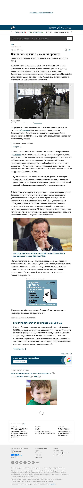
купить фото (38, 123)
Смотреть (16, 147)
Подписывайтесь (20, 361)
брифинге (17, 154)
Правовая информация (61, 453)
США (36, 376)
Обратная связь (59, 451)
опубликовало (24, 130)
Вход (62, 28)
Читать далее (18, 349)
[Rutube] (29, 462)
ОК (69, 39)
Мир (12, 44)
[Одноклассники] (25, 462)
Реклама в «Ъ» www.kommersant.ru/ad (41, 13)
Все (24, 423)
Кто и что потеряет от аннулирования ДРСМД (37, 322)
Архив (37, 451)
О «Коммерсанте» (41, 448)
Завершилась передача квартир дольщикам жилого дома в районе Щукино (68, 433)
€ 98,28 (23, 32)
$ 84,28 (16, 32)
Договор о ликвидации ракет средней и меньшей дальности (31, 373)
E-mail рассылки (59, 455)
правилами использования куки (40, 38)
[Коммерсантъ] (13, 27)
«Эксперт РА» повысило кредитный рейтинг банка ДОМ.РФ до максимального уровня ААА (19, 434)
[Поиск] (66, 27)
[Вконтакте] (16, 462)
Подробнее (53, 484)
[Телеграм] (12, 462)
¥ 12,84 (29, 32)
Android (56, 448)
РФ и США (48, 32)
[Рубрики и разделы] (69, 27)
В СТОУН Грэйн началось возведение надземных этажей (45, 432)
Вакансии (38, 457)
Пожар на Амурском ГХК (61, 32)
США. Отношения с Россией (20, 376)
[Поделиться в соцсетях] (69, 50)
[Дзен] (20, 462)
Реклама (38, 455)
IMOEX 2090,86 (37, 32)
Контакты (38, 453)
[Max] (33, 462)
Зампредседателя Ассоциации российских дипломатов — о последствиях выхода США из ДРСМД (39, 254)
